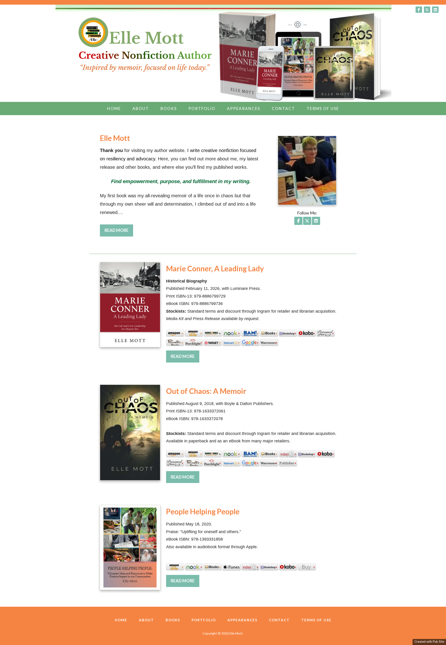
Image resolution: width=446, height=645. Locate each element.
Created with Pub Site (429, 641)
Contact (283, 108)
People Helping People (202, 511)
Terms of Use (323, 108)
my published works (226, 167)
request (251, 318)
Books (169, 108)
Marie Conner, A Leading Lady (215, 268)
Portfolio (201, 108)
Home (114, 108)
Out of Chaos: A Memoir (206, 390)
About (140, 108)
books (144, 167)
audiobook (207, 547)
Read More (116, 230)
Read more (183, 356)
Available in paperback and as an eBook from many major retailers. (228, 441)
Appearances (243, 108)
